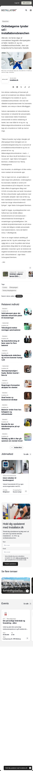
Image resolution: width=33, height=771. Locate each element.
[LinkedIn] (17, 87)
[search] (26, 10)
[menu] (31, 10)
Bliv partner (26, 3)
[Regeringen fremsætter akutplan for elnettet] (16, 384)
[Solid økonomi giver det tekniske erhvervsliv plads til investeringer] (16, 313)
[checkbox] (3, 558)
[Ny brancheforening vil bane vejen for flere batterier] (16, 341)
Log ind (17, 3)
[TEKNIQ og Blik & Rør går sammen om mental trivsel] (16, 437)
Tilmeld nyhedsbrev (10, 564)
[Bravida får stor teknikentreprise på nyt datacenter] (16, 424)
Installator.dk (14, 80)
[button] (30, 267)
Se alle (25, 454)
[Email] (25, 87)
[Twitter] (21, 87)
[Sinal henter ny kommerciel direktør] (16, 396)
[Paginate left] (3, 477)
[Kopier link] (29, 87)
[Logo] (9, 10)
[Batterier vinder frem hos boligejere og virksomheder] (16, 409)
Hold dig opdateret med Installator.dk (16, 768)
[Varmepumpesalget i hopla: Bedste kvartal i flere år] (16, 370)
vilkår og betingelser (21, 558)
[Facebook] (13, 87)
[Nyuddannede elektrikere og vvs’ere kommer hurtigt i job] (16, 355)
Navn (4, 542)
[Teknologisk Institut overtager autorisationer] (16, 326)
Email (4, 548)
